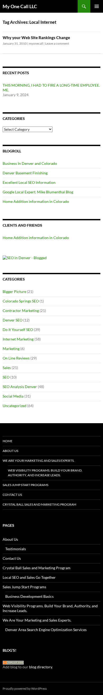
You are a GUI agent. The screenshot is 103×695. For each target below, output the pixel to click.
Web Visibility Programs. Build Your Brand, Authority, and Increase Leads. (45, 472)
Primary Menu (96, 6)
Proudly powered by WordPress (25, 689)
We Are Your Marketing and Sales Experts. (38, 461)
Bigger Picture (14, 291)
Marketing (11, 348)
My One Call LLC (20, 6)
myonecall (36, 43)
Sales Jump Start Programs (25, 485)
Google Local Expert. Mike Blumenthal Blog (38, 192)
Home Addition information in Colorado (36, 201)
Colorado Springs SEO (21, 301)
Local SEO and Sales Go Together (29, 577)
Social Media (13, 396)
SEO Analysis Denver (20, 386)
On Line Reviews (16, 358)
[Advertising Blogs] (13, 662)
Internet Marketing (18, 339)
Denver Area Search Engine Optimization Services (46, 629)
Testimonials (15, 549)
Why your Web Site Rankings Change (36, 37)
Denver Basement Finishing (25, 173)
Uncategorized (14, 405)
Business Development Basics (29, 596)
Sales (7, 367)
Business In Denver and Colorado (30, 163)
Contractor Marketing (21, 310)
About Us (10, 451)
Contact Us (12, 495)
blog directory (40, 667)
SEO (6, 377)
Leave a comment (57, 43)
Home (7, 441)
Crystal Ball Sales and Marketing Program (39, 504)
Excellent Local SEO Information (29, 182)
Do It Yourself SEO (18, 329)
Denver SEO (12, 320)
